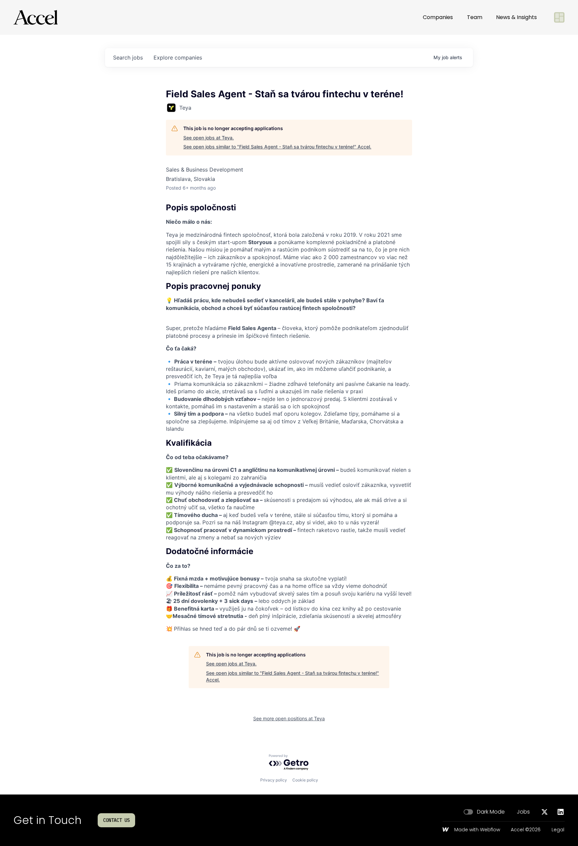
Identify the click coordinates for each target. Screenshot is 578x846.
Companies (438, 17)
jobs (128, 57)
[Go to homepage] (35, 17)
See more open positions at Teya (289, 718)
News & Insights (516, 17)
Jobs (523, 812)
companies (178, 57)
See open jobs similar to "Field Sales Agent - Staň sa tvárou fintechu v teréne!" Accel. (277, 146)
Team (474, 17)
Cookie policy (305, 779)
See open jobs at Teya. (208, 137)
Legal (558, 830)
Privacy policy (273, 779)
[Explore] (559, 17)
